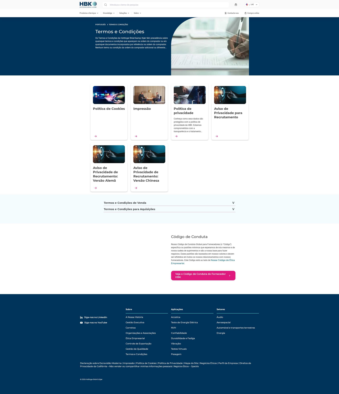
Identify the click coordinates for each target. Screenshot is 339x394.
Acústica (175, 317)
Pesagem (176, 354)
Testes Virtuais (179, 349)
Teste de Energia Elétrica (184, 322)
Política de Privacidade (170, 363)
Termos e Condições (136, 354)
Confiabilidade (179, 333)
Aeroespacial (224, 322)
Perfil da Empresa (228, 363)
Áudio (220, 317)
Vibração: (176, 343)
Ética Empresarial (135, 338)
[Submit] (105, 5)
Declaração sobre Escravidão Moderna (101, 363)
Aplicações (177, 309)
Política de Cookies (146, 363)
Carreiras (131, 328)
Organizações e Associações (141, 333)
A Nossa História (134, 317)
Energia (221, 333)
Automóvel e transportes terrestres (236, 328)
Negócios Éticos (208, 363)
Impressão (129, 363)
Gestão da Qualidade (137, 349)
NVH (173, 328)
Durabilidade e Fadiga (183, 338)
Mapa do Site (191, 363)
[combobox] (165, 5)
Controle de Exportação (138, 343)
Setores (221, 309)
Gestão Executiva (135, 322)
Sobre (129, 309)
